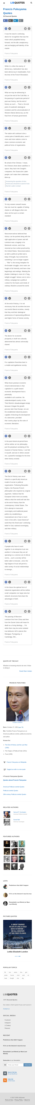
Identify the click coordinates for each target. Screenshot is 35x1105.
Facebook (8, 1020)
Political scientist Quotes (10, 790)
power (6, 975)
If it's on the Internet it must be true (20, 893)
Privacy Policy (19, 1100)
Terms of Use (9, 1100)
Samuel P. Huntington (19, 812)
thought (12, 978)
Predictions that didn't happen (18, 885)
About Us (27, 1100)
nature (15, 972)
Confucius (18, 952)
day (23, 978)
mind (18, 975)
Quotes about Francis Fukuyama (14, 780)
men (18, 978)
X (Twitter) (8, 1025)
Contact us (6, 1009)
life (5, 972)
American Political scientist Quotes (13, 787)
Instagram (8, 1022)
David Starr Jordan (25, 671)
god (26, 972)
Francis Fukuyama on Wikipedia (16, 762)
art (28, 975)
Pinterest (7, 1028)
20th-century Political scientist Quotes (14, 794)
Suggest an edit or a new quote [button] (16, 769)
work (23, 975)
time (21, 972)
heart (5, 978)
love (10, 972)
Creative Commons (17, 722)
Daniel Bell (16, 819)
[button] (31, 2)
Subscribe (28, 1065)
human (12, 975)
